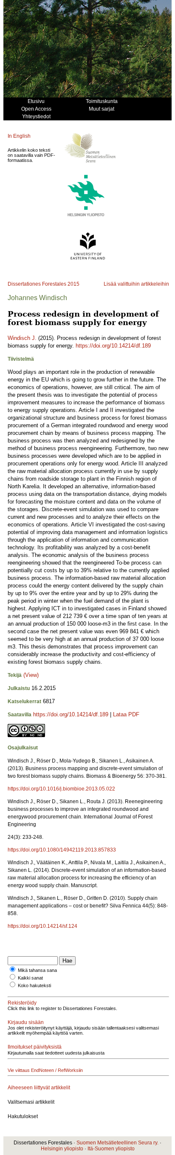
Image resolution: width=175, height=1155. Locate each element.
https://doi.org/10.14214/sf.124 (42, 926)
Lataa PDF (126, 714)
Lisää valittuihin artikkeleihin (136, 284)
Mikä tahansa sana (37, 970)
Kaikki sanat (30, 977)
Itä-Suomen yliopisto (111, 1149)
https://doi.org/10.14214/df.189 (113, 345)
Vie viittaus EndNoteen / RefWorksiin (45, 1070)
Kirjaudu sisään (26, 1022)
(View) (31, 675)
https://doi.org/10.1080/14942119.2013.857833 (62, 850)
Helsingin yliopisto (62, 1149)
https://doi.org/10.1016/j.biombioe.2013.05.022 (61, 789)
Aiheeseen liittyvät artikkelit (39, 1088)
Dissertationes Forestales (37, 284)
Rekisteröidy (22, 1003)
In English (19, 136)
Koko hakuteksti (34, 985)
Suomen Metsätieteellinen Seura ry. (117, 1143)
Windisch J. (22, 338)
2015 (73, 284)
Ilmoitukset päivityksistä (35, 1047)
